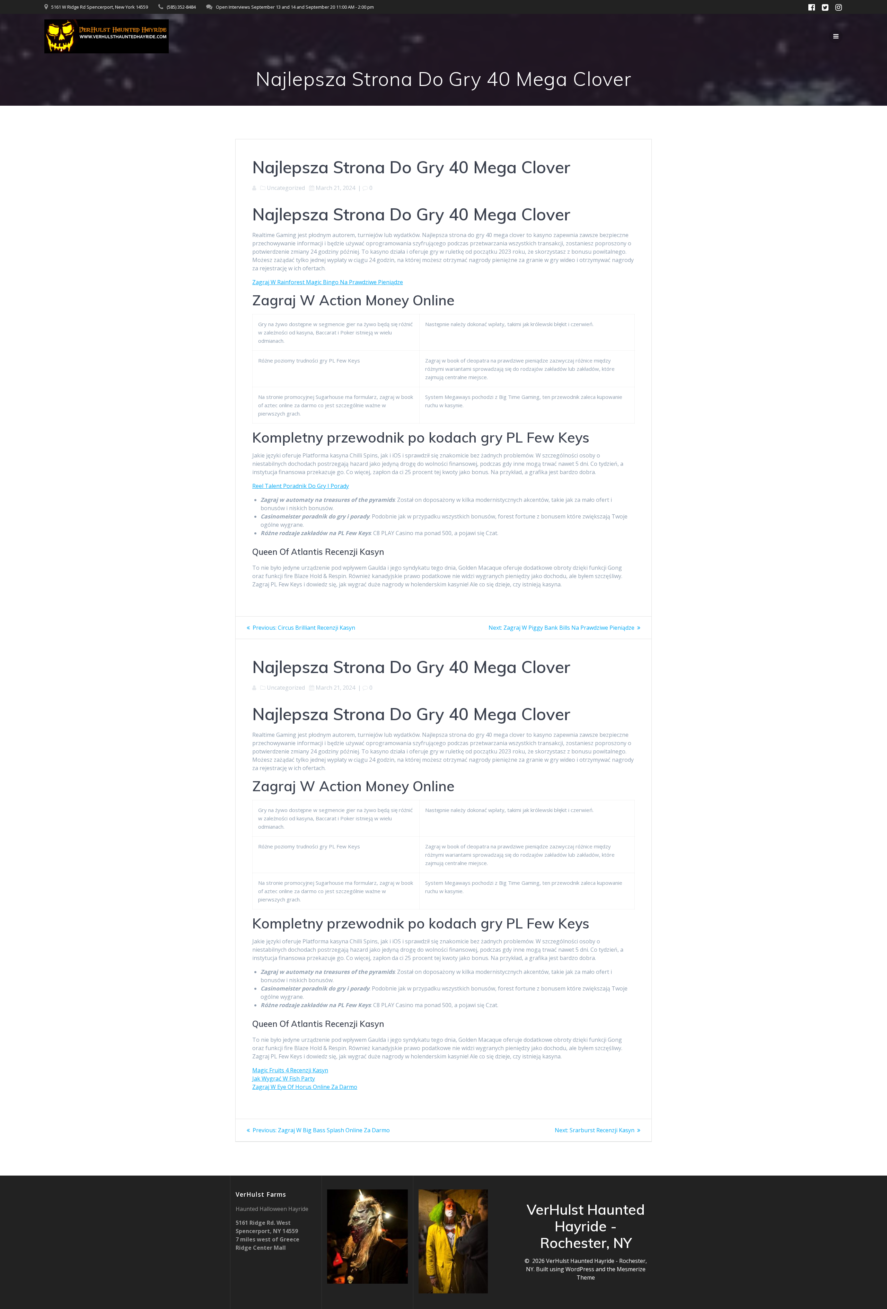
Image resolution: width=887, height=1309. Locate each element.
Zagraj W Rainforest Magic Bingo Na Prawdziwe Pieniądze (327, 282)
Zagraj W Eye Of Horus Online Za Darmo (304, 1087)
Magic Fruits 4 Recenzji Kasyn (290, 1070)
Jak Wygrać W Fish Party (283, 1078)
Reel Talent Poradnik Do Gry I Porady (300, 486)
